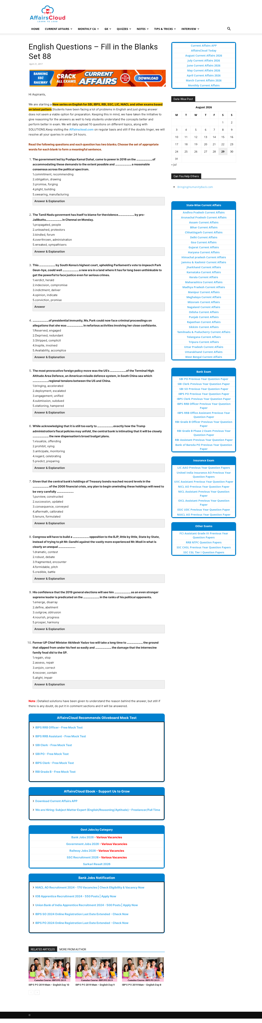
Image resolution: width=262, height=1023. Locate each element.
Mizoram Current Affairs (204, 302)
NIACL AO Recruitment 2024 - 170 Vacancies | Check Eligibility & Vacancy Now (89, 887)
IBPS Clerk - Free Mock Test (54, 763)
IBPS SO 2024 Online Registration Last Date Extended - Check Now (82, 914)
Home (35, 29)
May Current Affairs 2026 (203, 70)
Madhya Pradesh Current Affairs (203, 287)
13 (205, 137)
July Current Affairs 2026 (204, 60)
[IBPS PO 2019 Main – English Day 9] (96, 969)
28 (214, 151)
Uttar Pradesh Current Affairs (203, 347)
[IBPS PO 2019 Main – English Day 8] (143, 969)
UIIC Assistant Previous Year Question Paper (203, 481)
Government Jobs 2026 (96, 844)
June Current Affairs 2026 (203, 65)
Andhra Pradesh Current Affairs (204, 212)
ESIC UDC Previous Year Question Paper (203, 509)
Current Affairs (57, 29)
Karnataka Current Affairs (204, 272)
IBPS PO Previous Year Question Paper (203, 394)
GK (106, 29)
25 (186, 151)
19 (195, 144)
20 (205, 144)
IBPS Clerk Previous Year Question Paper (204, 399)
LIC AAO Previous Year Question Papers (203, 467)
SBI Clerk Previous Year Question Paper (204, 384)
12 (195, 137)
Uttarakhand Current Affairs (203, 352)
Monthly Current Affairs (204, 85)
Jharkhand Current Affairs (204, 267)
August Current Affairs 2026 (203, 55)
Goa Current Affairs (204, 242)
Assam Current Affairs (203, 222)
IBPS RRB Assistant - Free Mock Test (60, 736)
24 (176, 151)
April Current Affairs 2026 (204, 75)
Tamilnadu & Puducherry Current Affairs (203, 332)
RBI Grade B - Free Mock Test (55, 772)
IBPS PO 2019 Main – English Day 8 (141, 984)
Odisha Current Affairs (204, 312)
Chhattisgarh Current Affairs (203, 232)
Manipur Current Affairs (204, 292)
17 (176, 144)
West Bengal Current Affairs (203, 357)
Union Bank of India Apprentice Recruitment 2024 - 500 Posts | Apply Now (86, 905)
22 (222, 144)
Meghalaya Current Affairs (203, 297)
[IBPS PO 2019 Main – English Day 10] (50, 969)
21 (214, 144)
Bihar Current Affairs (204, 227)
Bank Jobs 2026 (96, 837)
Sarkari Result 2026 (96, 864)
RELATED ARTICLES (43, 949)
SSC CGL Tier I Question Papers (203, 552)
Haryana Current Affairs (204, 252)
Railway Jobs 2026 (96, 850)
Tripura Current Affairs (204, 342)
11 (186, 137)
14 (214, 137)
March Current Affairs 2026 (204, 80)
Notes (141, 29)
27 (205, 151)
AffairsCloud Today (203, 50)
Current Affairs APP (204, 45)
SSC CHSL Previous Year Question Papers (204, 547)
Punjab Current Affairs (204, 317)
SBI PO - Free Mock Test (52, 754)
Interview (188, 29)
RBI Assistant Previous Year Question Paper (204, 440)
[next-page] (37, 992)
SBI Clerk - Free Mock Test (53, 745)
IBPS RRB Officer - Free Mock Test (59, 727)
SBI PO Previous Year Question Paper (203, 379)
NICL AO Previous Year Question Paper (203, 486)
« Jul (174, 164)
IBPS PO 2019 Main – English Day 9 (95, 984)
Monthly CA (87, 29)
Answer (39, 306)
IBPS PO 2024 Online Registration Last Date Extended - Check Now (82, 923)
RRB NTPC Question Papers (204, 542)
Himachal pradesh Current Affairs (203, 257)
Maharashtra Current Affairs (203, 282)
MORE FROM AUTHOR (72, 949)
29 (222, 151)
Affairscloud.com (81, 129)
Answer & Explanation (49, 201)
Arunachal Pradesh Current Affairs (204, 217)
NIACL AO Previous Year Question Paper (203, 514)
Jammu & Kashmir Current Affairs (203, 262)
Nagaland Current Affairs (203, 307)
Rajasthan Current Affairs (204, 322)
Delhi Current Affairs (203, 237)
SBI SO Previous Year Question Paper (203, 389)
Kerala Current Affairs (203, 277)
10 (176, 137)
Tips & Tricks (163, 29)
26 (195, 151)
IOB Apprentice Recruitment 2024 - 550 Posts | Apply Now (75, 896)
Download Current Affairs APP (56, 801)
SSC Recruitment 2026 (97, 857)
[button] (228, 29)
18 (186, 144)
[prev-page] (31, 992)
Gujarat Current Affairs (204, 247)
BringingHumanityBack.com (195, 187)
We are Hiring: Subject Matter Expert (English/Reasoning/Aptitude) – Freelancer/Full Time (97, 810)
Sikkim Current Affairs (204, 327)
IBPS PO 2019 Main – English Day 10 (49, 984)
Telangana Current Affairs (204, 337)
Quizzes (122, 29)
